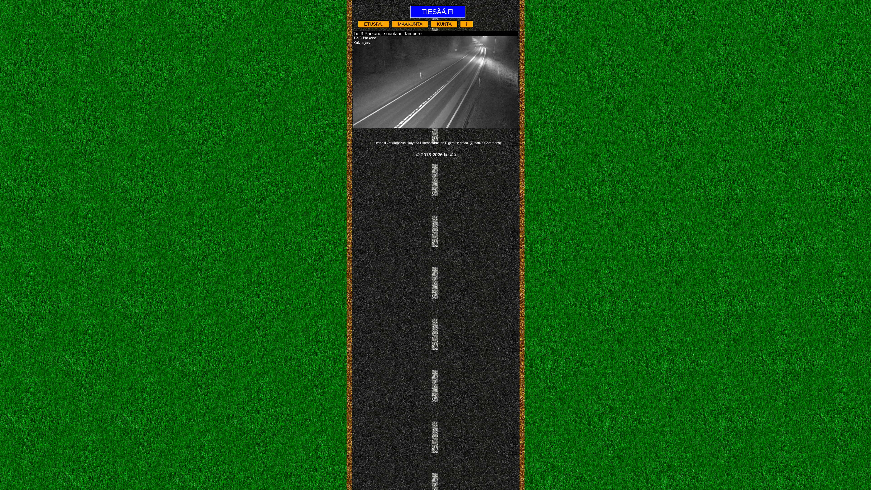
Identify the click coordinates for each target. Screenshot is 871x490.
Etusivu (373, 24)
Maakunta (410, 24)
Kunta (444, 24)
